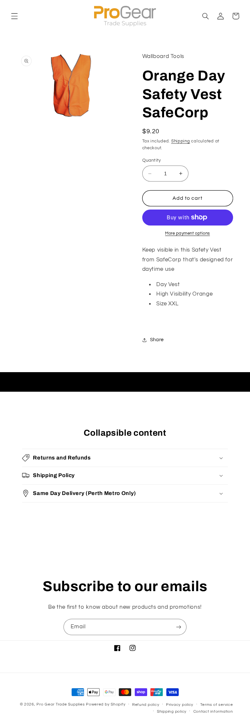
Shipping (180, 141)
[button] (14, 15)
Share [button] (157, 339)
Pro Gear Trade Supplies (60, 704)
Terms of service (216, 704)
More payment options (187, 233)
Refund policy (146, 704)
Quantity (151, 160)
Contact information (213, 711)
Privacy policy (179, 704)
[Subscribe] (178, 627)
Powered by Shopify (105, 704)
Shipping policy (172, 711)
